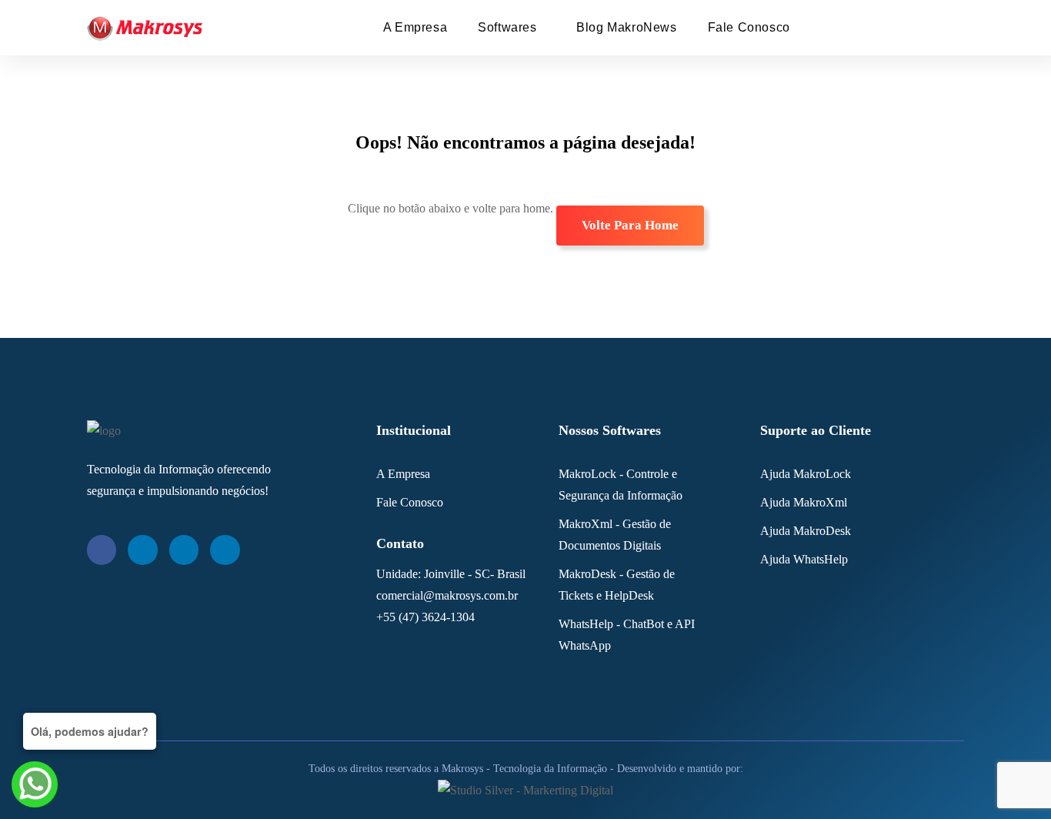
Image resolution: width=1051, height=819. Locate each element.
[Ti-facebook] (101, 549)
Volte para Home (630, 225)
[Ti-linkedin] (142, 549)
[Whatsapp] (224, 549)
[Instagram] (184, 549)
